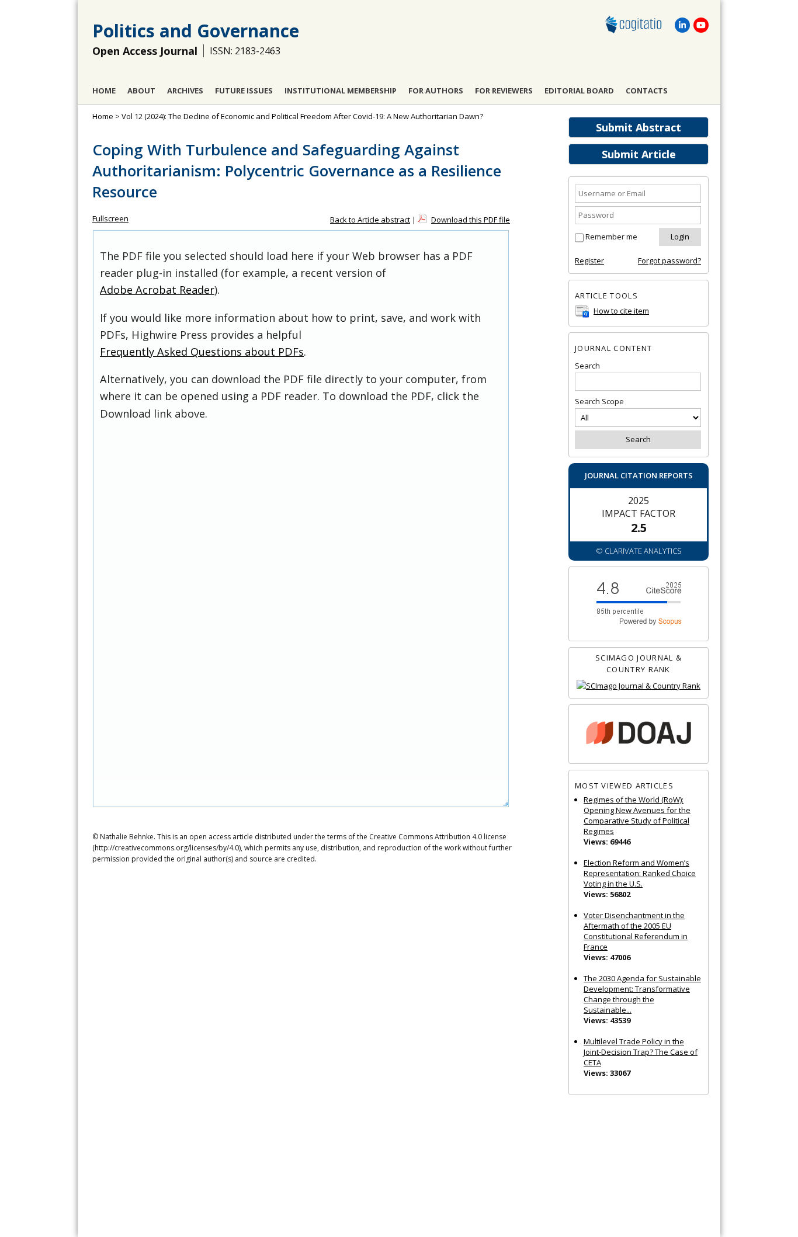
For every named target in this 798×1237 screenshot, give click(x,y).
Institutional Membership (340, 90)
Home (104, 90)
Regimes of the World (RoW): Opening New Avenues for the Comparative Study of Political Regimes (637, 815)
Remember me (611, 236)
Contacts (647, 90)
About (141, 90)
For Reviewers (504, 90)
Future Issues (244, 90)
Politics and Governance (195, 30)
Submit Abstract (638, 127)
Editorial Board (579, 90)
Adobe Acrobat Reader (157, 290)
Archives (185, 90)
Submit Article (639, 154)
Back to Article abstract (370, 219)
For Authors (435, 90)
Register (589, 260)
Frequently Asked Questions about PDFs (202, 352)
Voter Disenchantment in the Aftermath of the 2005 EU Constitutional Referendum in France (636, 931)
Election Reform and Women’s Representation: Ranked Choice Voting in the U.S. (640, 873)
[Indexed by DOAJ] (638, 734)
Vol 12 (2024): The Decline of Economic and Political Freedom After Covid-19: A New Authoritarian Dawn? (302, 116)
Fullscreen (110, 218)
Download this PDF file (470, 219)
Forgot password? (669, 260)
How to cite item (621, 310)
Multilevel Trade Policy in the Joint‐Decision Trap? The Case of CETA (641, 1052)
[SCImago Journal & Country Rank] (638, 686)
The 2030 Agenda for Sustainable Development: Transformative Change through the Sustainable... (642, 994)
